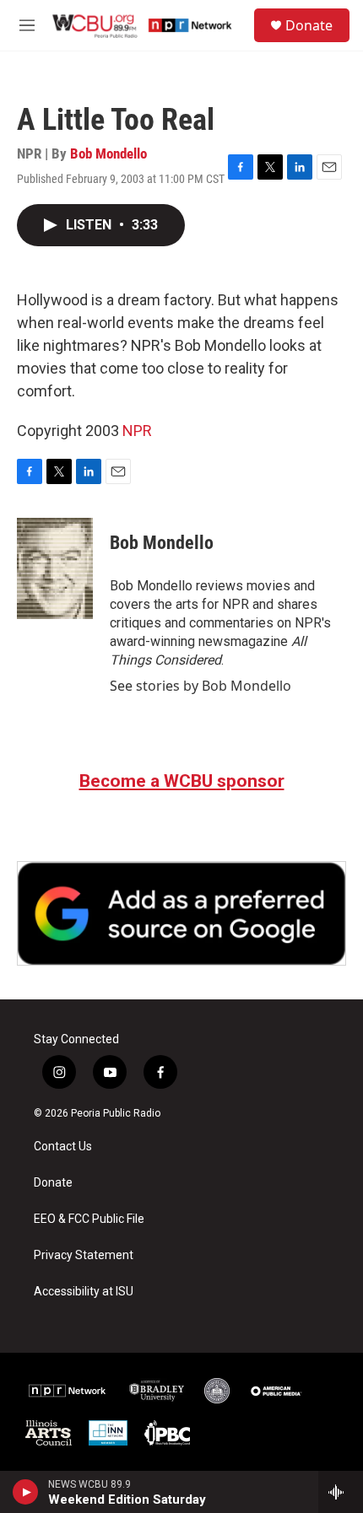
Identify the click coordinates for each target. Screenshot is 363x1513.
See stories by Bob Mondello (200, 685)
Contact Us (63, 1146)
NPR (137, 430)
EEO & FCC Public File (89, 1219)
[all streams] (340, 1492)
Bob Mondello (108, 153)
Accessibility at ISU (83, 1291)
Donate (309, 25)
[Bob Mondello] (55, 568)
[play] (25, 1491)
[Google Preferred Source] (181, 913)
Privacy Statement (83, 1255)
